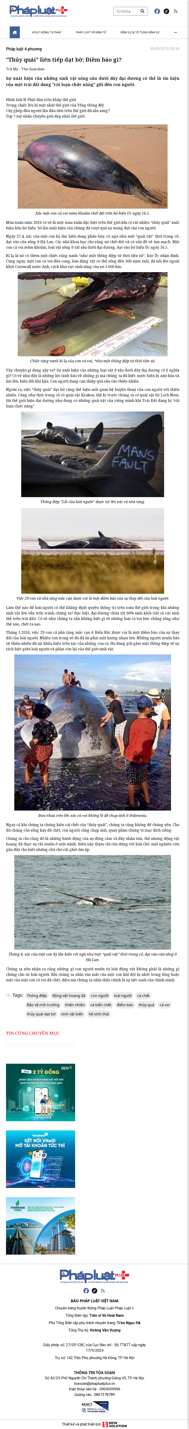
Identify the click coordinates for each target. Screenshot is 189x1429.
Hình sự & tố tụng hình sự (140, 32)
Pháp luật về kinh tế (91, 32)
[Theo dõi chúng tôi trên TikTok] (166, 11)
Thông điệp (37, 995)
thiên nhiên (75, 1004)
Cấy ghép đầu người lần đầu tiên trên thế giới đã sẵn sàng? (58, 110)
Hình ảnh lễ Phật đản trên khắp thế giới (41, 99)
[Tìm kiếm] (142, 11)
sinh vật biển (72, 1014)
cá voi (165, 1004)
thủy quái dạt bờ (41, 1014)
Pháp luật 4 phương (24, 48)
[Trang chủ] (94, 1276)
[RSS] (102, 1290)
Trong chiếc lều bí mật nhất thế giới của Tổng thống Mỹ (55, 105)
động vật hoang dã (68, 995)
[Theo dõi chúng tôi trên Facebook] (157, 11)
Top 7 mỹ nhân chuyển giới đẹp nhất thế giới (45, 116)
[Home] (15, 32)
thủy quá (146, 1004)
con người (100, 995)
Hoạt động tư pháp (46, 32)
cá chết (143, 995)
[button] (175, 11)
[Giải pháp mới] (115, 1424)
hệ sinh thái (99, 1014)
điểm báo (125, 1004)
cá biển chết (100, 1004)
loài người (123, 995)
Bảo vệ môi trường (43, 1004)
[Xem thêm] (175, 32)
